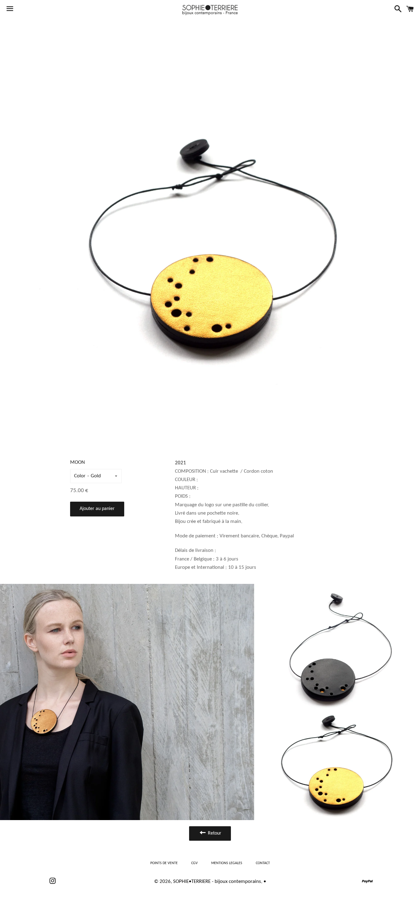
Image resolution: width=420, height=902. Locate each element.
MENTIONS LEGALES (226, 863)
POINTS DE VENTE (164, 863)
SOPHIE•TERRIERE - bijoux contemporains (217, 881)
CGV (194, 863)
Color (79, 476)
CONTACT (263, 863)
